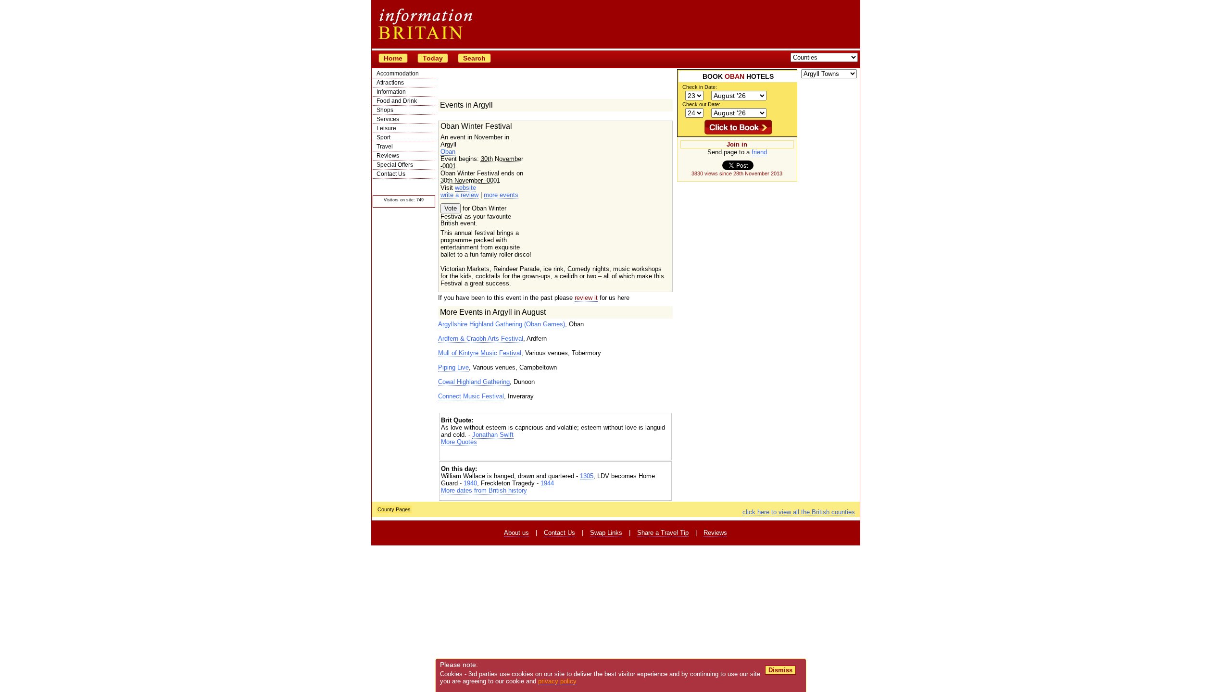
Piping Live (453, 367)
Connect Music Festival (471, 396)
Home (393, 58)
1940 (470, 483)
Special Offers (395, 164)
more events (501, 194)
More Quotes (459, 441)
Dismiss (780, 670)
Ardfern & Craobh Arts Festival (480, 338)
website (465, 187)
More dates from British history (484, 490)
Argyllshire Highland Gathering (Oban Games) (501, 324)
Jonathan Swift (493, 434)
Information (391, 91)
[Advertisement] (555, 453)
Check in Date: (699, 87)
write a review (459, 194)
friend (759, 152)
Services (388, 119)
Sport (383, 137)
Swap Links (606, 532)
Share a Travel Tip (663, 532)
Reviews (388, 155)
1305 (586, 476)
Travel (385, 146)
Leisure (386, 128)
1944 (547, 483)
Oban (447, 151)
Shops (385, 110)
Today (433, 58)
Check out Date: (701, 104)
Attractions (390, 82)
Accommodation (398, 73)
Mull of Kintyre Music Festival (479, 353)
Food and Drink (397, 101)
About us (516, 532)
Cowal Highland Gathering (474, 381)
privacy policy (557, 681)
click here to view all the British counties (798, 512)
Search (474, 58)
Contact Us (391, 174)
